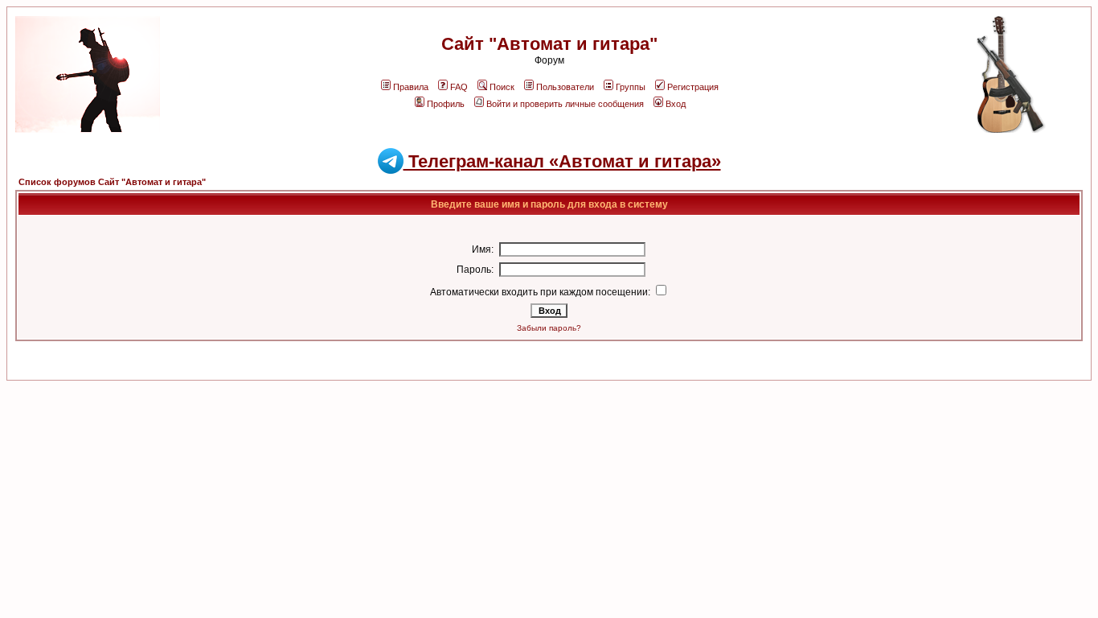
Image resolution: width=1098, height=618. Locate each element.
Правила (410, 87)
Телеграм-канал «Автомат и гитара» (562, 161)
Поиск (502, 87)
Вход (676, 104)
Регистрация (693, 87)
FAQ (459, 87)
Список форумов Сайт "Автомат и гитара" (112, 182)
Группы (630, 87)
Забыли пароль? (549, 327)
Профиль (446, 104)
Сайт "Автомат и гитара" (549, 44)
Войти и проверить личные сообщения (565, 104)
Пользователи (565, 87)
